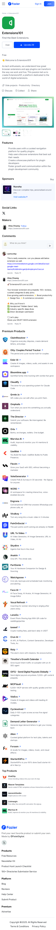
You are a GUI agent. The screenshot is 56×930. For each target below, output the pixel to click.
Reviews (6, 886)
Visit (7, 45)
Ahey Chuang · (14, 223)
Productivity (24, 85)
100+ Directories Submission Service (19, 868)
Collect (21, 90)
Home (4, 13)
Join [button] (49, 3)
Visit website (19, 194)
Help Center (7, 891)
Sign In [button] (38, 3)
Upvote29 (29, 44)
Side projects (11, 85)
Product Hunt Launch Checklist (16, 863)
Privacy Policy (39, 923)
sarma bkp (12, 251)
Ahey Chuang (13, 275)
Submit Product (9, 896)
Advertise (6, 909)
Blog (4, 881)
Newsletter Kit (8, 858)
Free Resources (9, 853)
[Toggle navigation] (5, 4)
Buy (52, 179)
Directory (36, 85)
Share (33, 90)
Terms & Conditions (19, 923)
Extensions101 (14, 13)
